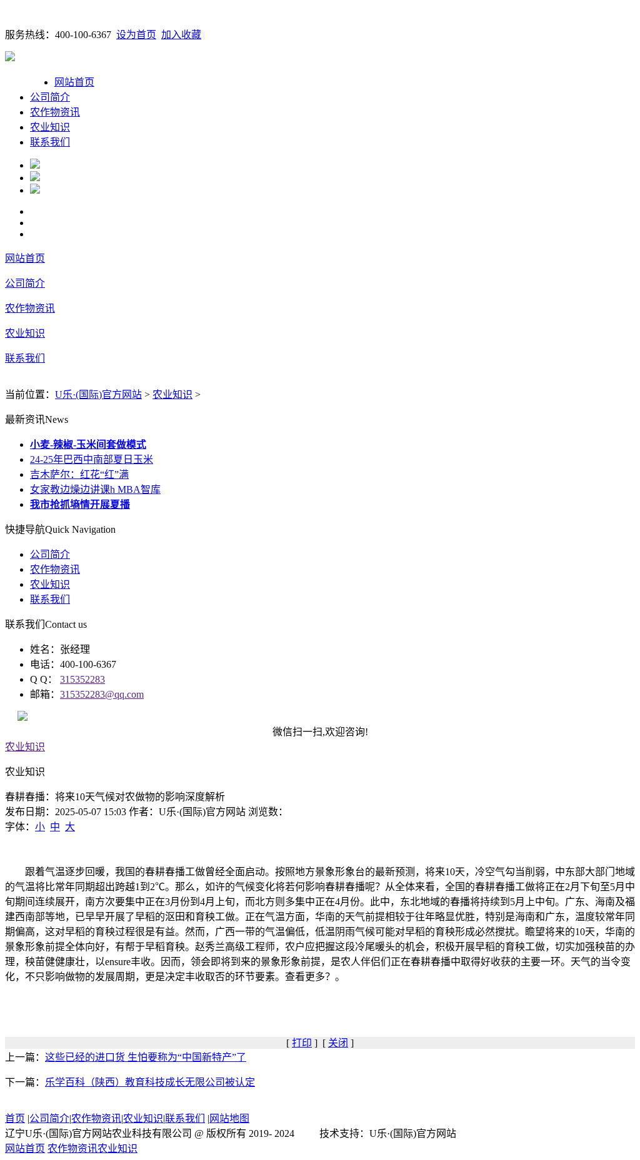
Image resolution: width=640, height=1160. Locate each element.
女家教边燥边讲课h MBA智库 (95, 489)
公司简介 (50, 97)
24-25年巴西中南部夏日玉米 (91, 459)
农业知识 (50, 127)
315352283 (82, 679)
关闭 (338, 1043)
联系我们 (50, 142)
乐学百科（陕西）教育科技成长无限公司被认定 (150, 1082)
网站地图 (229, 1118)
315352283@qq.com (102, 694)
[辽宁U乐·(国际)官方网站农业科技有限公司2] (35, 177)
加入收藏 (181, 34)
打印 (302, 1043)
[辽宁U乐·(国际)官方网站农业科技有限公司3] (35, 190)
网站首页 (74, 82)
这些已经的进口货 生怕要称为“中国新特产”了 (145, 1057)
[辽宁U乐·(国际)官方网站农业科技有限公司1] (35, 165)
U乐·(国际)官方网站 (98, 394)
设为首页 (136, 34)
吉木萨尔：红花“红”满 (79, 474)
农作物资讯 (55, 112)
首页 (15, 1118)
